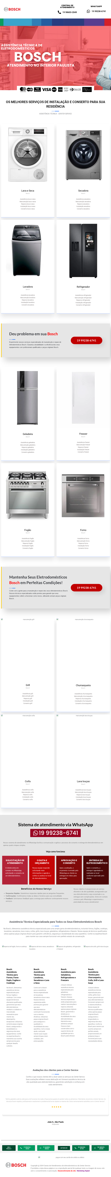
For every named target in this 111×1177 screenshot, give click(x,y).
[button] (9, 1148)
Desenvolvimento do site (67, 1171)
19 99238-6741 (86, 340)
